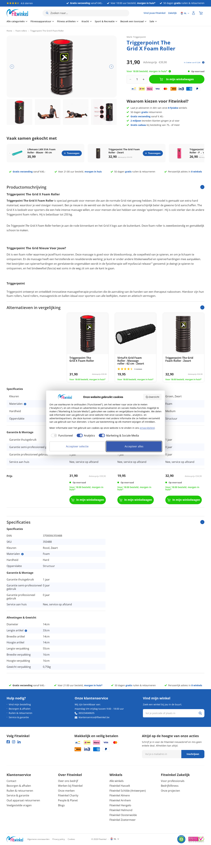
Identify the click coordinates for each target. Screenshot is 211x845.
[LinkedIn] (19, 741)
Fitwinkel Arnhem (120, 800)
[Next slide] (201, 153)
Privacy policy (58, 839)
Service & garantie (19, 717)
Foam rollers (21, 30)
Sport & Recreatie (105, 21)
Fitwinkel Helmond (120, 810)
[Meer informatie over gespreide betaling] (203, 62)
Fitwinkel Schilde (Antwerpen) (127, 790)
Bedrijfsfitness (170, 786)
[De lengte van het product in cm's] (26, 631)
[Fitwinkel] (15, 839)
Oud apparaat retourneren (23, 800)
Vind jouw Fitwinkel (155, 12)
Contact (11, 781)
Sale (152, 21)
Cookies (71, 839)
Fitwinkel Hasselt (119, 786)
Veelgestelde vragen (19, 805)
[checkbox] (61, 435)
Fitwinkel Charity (68, 795)
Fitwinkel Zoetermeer (122, 820)
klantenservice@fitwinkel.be (94, 717)
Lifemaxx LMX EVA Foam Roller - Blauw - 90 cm (41, 151)
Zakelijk (172, 12)
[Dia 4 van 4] (104, 112)
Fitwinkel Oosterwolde (123, 815)
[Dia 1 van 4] (19, 112)
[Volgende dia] (111, 67)
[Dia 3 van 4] (76, 112)
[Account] (193, 13)
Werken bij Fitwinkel (70, 786)
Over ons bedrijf (68, 781)
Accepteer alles (134, 446)
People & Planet (68, 800)
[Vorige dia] (12, 67)
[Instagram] (13, 741)
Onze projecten (170, 790)
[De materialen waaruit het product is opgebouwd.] (25, 404)
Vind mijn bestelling (20, 704)
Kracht (85, 21)
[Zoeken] (200, 713)
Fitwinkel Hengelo (120, 805)
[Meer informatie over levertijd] (170, 71)
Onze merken (66, 790)
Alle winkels (116, 781)
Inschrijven (193, 754)
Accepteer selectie (77, 446)
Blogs (61, 805)
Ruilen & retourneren (20, 713)
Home (9, 30)
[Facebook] (8, 741)
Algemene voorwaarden (38, 839)
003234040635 (86, 713)
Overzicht (154, 396)
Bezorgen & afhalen (19, 708)
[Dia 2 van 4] (47, 112)
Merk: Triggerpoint (136, 36)
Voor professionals (172, 781)
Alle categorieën (16, 21)
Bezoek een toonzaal (132, 21)
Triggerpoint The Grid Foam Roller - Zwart (124, 151)
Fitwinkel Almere (119, 795)
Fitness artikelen (66, 21)
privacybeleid (147, 427)
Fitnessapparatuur (40, 21)
